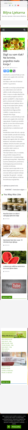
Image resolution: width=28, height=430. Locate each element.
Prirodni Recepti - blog (7, 345)
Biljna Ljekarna (14, 12)
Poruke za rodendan (7, 372)
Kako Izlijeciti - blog (7, 347)
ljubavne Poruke (6, 366)
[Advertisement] (14, 314)
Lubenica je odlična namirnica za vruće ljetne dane (14, 267)
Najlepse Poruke (6, 368)
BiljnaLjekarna (14, 67)
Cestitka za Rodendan (7, 370)
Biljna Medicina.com (7, 339)
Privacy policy (16, 427)
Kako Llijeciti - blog (6, 341)
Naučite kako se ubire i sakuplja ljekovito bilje (11, 215)
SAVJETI (5, 50)
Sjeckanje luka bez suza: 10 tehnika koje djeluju (12, 241)
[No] (26, 422)
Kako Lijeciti (5, 351)
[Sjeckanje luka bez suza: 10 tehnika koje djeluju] (14, 225)
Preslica (10, 3)
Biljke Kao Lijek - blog (7, 343)
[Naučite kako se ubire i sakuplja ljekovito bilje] (14, 199)
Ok (8, 427)
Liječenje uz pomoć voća (11, 186)
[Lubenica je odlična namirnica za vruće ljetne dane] (14, 252)
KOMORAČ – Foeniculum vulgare (14, 190)
